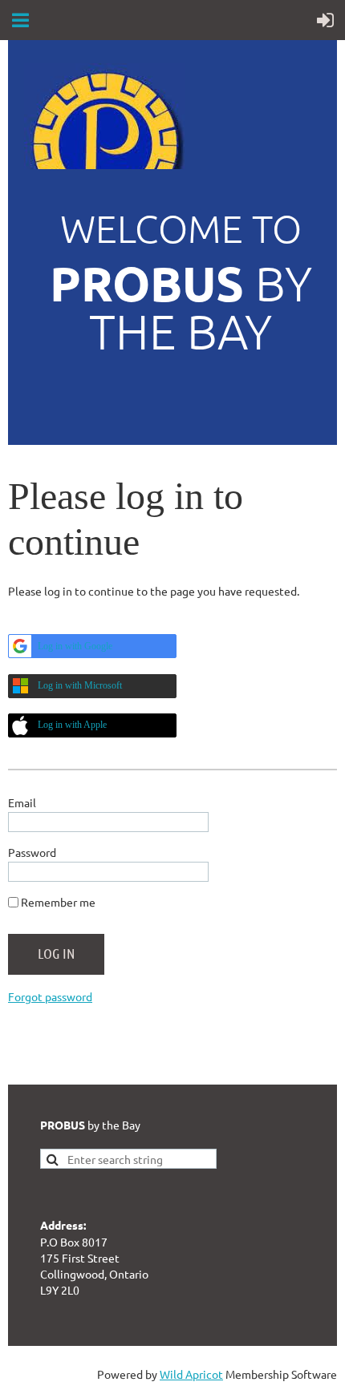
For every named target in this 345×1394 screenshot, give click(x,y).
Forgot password (50, 996)
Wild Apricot (191, 1374)
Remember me (58, 902)
